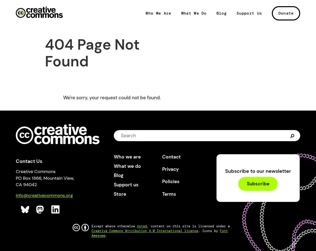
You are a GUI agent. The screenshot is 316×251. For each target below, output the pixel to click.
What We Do (194, 13)
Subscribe (258, 184)
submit (293, 135)
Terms (169, 194)
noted (142, 226)
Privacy (170, 169)
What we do (127, 166)
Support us (126, 185)
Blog (222, 13)
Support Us (249, 13)
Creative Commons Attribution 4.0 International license (145, 231)
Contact (171, 157)
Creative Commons (39, 13)
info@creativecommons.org (44, 195)
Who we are (127, 157)
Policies (170, 181)
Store (120, 194)
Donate (286, 13)
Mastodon (40, 209)
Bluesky (25, 209)
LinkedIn (55, 209)
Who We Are (158, 13)
